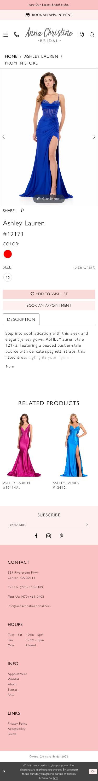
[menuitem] (6, 35)
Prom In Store (21, 63)
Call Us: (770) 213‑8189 (25, 587)
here (55, 778)
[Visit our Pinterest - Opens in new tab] (61, 536)
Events (13, 689)
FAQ (11, 695)
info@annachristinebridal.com (29, 606)
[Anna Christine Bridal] (49, 34)
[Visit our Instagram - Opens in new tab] (48, 536)
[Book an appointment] (81, 35)
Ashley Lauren (41, 56)
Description (21, 319)
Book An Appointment (49, 305)
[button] (6, 35)
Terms (12, 734)
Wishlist (13, 679)
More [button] (10, 366)
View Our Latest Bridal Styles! (49, 5)
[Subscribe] (86, 524)
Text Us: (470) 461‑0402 (26, 596)
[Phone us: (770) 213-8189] (16, 35)
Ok (93, 771)
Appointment (17, 674)
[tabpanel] (49, 137)
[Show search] (92, 35)
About (12, 684)
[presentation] (24, 444)
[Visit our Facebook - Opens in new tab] (36, 536)
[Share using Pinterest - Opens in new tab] (22, 210)
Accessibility (17, 729)
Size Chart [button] (85, 267)
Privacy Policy (17, 723)
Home (11, 56)
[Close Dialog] (4, 771)
